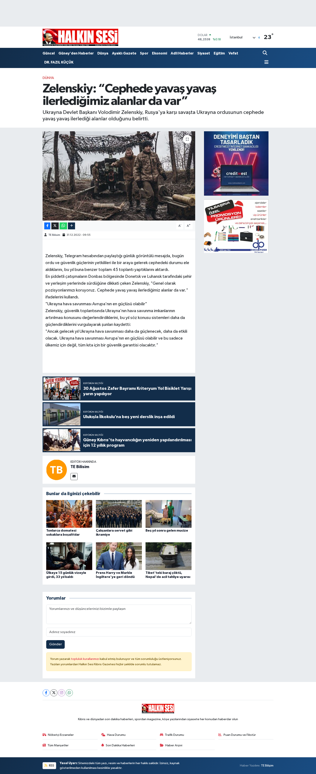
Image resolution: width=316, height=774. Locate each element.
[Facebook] (46, 692)
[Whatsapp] (69, 692)
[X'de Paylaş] (55, 226)
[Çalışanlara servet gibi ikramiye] (119, 514)
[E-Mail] (74, 476)
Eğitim (219, 53)
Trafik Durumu (174, 734)
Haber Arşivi (173, 745)
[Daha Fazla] (71, 226)
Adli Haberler (182, 53)
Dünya (102, 53)
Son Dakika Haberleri (120, 745)
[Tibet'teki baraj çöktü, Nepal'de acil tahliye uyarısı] (169, 556)
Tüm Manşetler (58, 745)
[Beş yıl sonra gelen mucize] (169, 514)
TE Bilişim (267, 765)
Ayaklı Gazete (124, 53)
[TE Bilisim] (56, 470)
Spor (144, 53)
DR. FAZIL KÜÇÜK (59, 62)
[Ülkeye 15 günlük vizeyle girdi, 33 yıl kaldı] (69, 556)
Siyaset (203, 53)
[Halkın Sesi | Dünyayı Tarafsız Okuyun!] (80, 37)
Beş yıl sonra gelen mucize (167, 530)
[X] (53, 692)
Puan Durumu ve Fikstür (240, 734)
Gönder (55, 644)
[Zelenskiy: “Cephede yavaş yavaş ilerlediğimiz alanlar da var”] (119, 176)
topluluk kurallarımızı (85, 659)
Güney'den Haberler (76, 53)
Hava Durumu (116, 734)
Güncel (49, 53)
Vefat (233, 53)
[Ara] (265, 53)
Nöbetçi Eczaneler (61, 734)
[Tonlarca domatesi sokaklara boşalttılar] (69, 514)
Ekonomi (159, 53)
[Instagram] (61, 692)
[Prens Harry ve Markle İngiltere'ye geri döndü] (119, 556)
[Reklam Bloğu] (236, 163)
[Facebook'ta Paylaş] (47, 226)
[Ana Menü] (266, 62)
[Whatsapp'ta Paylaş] (63, 226)
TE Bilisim (54, 235)
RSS (51, 765)
